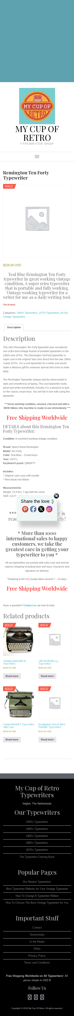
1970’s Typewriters (37, 849)
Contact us (29, 605)
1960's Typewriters (27, 312)
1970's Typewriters (49, 312)
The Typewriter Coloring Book (37, 856)
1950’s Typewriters (37, 835)
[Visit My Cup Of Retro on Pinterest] (36, 998)
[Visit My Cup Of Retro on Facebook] (42, 998)
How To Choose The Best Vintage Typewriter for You (37, 902)
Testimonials (37, 934)
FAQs (37, 948)
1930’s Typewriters (37, 821)
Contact (37, 927)
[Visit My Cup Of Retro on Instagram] (30, 998)
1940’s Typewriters (37, 828)
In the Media (37, 941)
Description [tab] (14, 327)
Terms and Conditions (37, 962)
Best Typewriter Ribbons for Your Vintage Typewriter (37, 888)
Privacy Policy (37, 955)
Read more (12, 676)
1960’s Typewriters (37, 842)
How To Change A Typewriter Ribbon (37, 895)
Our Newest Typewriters (37, 881)
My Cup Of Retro (37, 133)
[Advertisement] (37, 42)
